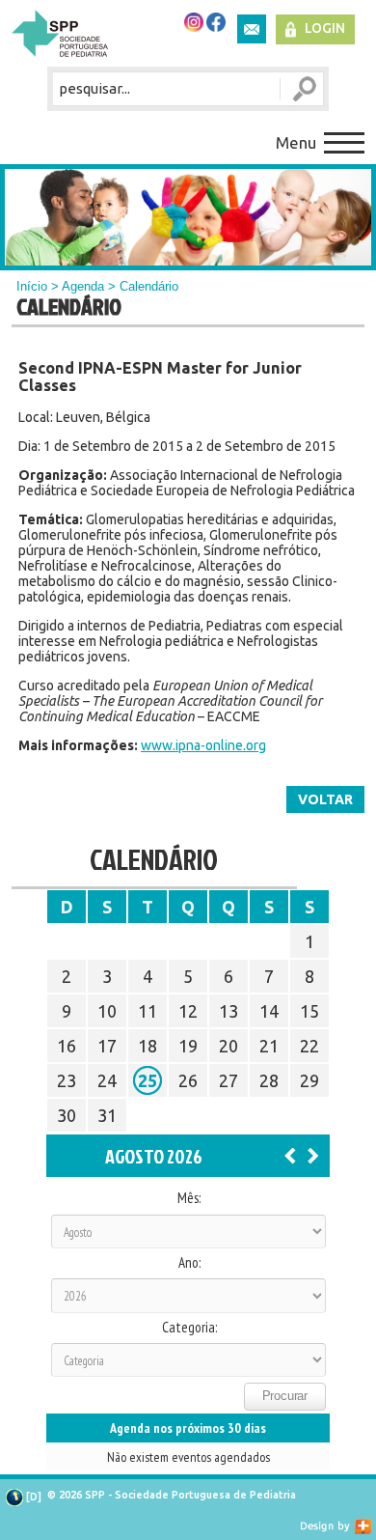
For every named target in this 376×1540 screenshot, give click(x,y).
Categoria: (189, 1327)
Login (325, 28)
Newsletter (251, 28)
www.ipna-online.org (203, 745)
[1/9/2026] (313, 1154)
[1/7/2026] (290, 1154)
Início (31, 286)
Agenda (83, 286)
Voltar (325, 799)
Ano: (189, 1263)
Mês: (189, 1198)
